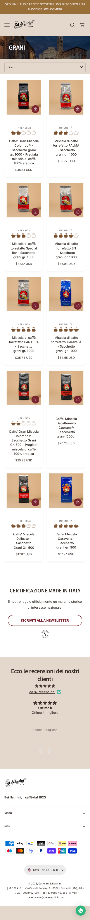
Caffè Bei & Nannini (49, 883)
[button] (7, 25)
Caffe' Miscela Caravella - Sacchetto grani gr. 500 (66, 540)
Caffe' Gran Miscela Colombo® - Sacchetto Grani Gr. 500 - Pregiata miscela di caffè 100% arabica (23, 443)
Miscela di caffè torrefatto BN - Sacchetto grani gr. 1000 (66, 250)
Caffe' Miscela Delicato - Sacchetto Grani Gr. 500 (23, 540)
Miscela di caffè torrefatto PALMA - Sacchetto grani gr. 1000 (66, 147)
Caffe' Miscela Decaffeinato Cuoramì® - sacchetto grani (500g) (66, 427)
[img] (45, 686)
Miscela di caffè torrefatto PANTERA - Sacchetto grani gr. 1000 (24, 344)
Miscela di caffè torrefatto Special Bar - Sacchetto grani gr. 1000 (24, 250)
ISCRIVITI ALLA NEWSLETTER (45, 620)
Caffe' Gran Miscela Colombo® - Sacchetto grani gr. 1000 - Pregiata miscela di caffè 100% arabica (23, 152)
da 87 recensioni (42, 692)
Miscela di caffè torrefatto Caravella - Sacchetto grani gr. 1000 (66, 344)
